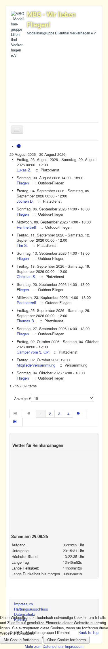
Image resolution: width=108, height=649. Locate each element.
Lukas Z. (24, 170)
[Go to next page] (79, 414)
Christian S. (26, 276)
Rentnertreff (26, 227)
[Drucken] (20, 146)
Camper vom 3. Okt (33, 352)
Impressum (74, 646)
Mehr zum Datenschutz (44, 646)
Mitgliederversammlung (36, 365)
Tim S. (22, 245)
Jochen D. (25, 201)
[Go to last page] (16, 422)
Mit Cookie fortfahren (21, 639)
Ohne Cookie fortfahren (66, 639)
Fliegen (23, 183)
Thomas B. (26, 320)
